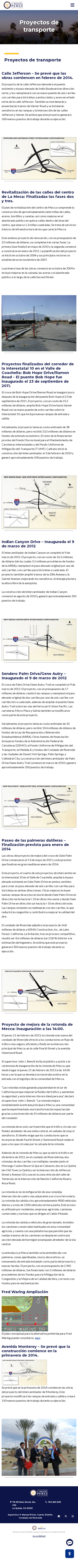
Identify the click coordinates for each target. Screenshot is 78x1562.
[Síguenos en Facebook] (59, 1516)
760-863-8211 (54, 1502)
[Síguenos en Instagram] (73, 1516)
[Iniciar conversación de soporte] (70, 1542)
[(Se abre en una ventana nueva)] (39, 1527)
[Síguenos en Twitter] (66, 1516)
